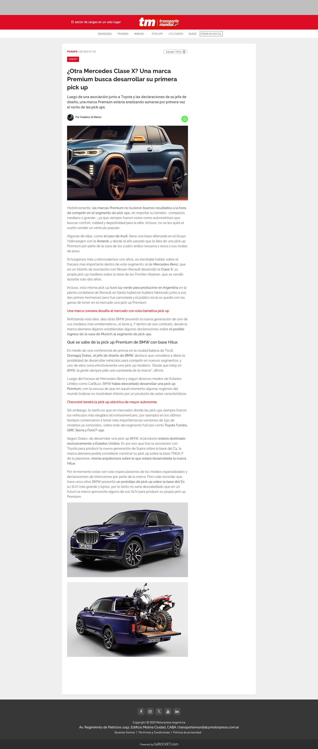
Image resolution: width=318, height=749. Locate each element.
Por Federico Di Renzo (88, 117)
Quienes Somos (124, 732)
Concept (73, 59)
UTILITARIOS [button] (176, 33)
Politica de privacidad (187, 732)
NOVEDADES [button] (105, 33)
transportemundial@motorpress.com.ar (209, 727)
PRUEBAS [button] (123, 33)
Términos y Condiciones (154, 732)
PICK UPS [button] (157, 33)
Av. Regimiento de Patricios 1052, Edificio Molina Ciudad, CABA (127, 727)
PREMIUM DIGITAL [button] (211, 33)
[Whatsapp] (184, 119)
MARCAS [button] (139, 33)
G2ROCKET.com (166, 744)
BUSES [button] (193, 33)
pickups (72, 51)
